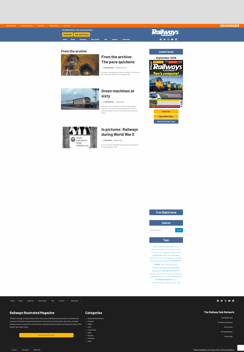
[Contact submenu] (67, 300)
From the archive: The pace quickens (117, 59)
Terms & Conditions (227, 350)
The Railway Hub (176, 276)
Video (90, 341)
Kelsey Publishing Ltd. (202, 350)
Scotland (164, 273)
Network (167, 261)
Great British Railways (164, 252)
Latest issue (175, 255)
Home (65, 39)
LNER (160, 258)
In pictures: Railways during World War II (119, 132)
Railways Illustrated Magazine (32, 313)
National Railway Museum (157, 261)
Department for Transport (157, 249)
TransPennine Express (158, 282)
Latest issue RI (154, 258)
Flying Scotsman (154, 252)
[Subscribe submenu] (80, 300)
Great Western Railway (175, 252)
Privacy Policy (215, 350)
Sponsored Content (157, 276)
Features (91, 321)
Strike (168, 276)
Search (179, 230)
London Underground (167, 258)
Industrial (169, 255)
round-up (158, 274)
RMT (179, 271)
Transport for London (170, 282)
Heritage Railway (158, 255)
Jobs (89, 327)
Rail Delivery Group (157, 268)
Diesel (166, 249)
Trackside (91, 338)
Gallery (90, 324)
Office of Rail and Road (171, 264)
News (157, 264)
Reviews (90, 335)
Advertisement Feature (96, 318)
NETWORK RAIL (175, 261)
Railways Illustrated (169, 271)
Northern (163, 264)
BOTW (171, 246)
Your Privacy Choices (46, 335)
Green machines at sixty (117, 93)
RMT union (152, 274)
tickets (175, 279)
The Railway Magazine (164, 279)
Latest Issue (92, 330)
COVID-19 (176, 246)
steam (164, 276)
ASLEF (156, 246)
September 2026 (166, 57)
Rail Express (167, 268)
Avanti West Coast (163, 246)
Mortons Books (178, 258)
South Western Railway (176, 273)
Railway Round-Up (156, 271)
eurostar (178, 249)
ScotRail (169, 273)
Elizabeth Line (171, 249)
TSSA (178, 282)
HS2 (164, 255)
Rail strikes (175, 268)
